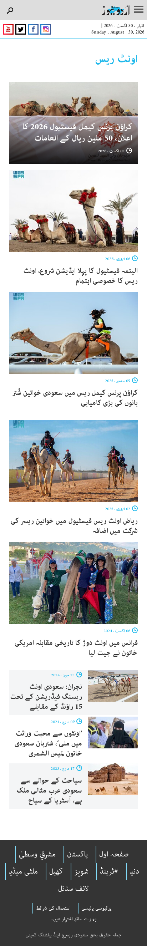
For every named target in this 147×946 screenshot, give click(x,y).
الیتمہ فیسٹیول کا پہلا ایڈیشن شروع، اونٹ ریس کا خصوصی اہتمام (80, 275)
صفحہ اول (114, 854)
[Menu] (138, 10)
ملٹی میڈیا (23, 871)
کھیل (56, 871)
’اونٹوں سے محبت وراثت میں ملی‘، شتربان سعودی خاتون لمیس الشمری (48, 743)
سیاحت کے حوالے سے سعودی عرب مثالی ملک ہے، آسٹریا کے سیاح (49, 790)
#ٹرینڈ (109, 871)
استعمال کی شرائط (53, 908)
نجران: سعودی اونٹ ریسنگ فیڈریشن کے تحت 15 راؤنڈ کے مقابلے (46, 696)
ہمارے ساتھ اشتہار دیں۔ (74, 918)
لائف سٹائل (73, 888)
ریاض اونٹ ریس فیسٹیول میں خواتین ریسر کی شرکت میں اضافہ (74, 525)
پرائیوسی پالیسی (96, 908)
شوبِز (81, 871)
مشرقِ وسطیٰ (37, 854)
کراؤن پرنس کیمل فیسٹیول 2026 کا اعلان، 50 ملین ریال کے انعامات (77, 132)
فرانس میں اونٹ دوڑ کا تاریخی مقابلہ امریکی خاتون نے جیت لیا (76, 647)
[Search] (10, 11)
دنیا (134, 871)
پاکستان (77, 854)
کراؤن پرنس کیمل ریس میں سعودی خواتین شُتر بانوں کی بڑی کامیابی (75, 397)
